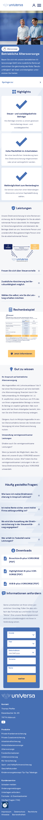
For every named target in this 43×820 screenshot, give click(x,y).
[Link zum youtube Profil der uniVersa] (3, 722)
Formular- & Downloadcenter (14, 796)
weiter (21, 678)
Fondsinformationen (10, 753)
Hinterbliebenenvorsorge (12, 745)
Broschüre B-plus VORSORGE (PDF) (24, 560)
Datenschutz (19, 811)
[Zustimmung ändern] (5, 805)
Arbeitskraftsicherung (11, 741)
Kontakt (4, 804)
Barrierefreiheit (18, 814)
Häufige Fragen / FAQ (10, 800)
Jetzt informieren (23, 353)
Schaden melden (8, 784)
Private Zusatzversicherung (13, 737)
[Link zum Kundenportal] (32, 5)
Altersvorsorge (7, 749)
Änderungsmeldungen (11, 788)
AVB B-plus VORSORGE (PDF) (24, 583)
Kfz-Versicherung (8, 761)
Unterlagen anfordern (10, 792)
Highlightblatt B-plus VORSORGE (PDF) (23, 573)
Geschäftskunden (9, 768)
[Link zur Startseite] (13, 5)
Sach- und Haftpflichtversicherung (16, 764)
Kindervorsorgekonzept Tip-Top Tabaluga (19, 772)
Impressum (6, 811)
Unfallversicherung (9, 757)
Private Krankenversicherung (13, 733)
